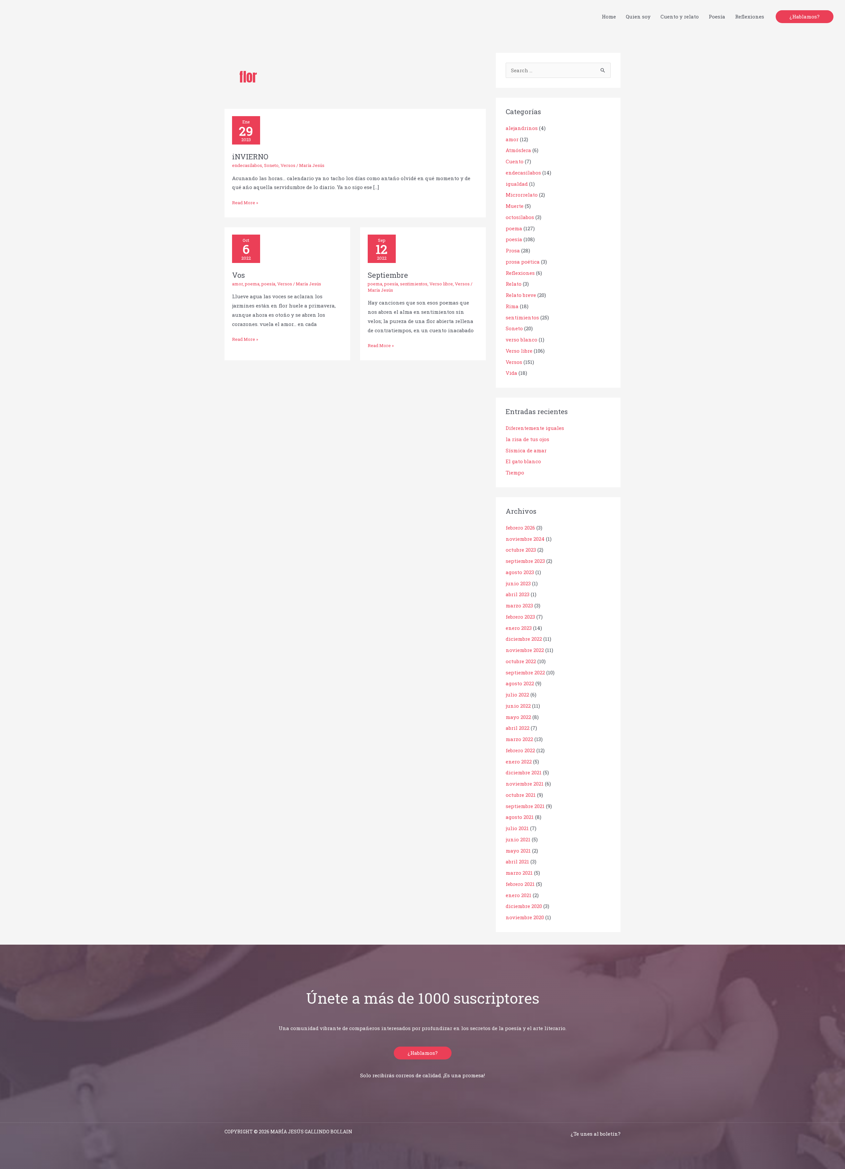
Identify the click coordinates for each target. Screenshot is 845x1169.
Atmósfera (518, 150)
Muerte (515, 206)
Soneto (271, 165)
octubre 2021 (521, 795)
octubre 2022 (521, 661)
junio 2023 (518, 583)
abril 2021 (517, 861)
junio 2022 (518, 705)
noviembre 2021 (525, 783)
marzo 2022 (519, 739)
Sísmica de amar (526, 450)
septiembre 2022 (525, 672)
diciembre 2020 (524, 906)
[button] (804, 16)
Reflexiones (520, 273)
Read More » (245, 202)
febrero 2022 (520, 750)
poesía (268, 284)
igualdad (517, 183)
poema (252, 284)
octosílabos (520, 217)
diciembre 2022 (524, 638)
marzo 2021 (519, 872)
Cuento (515, 161)
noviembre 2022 (525, 650)
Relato (514, 283)
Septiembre (388, 275)
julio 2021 (517, 828)
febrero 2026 (520, 527)
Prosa (513, 250)
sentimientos (413, 284)
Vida (511, 373)
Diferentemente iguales (535, 428)
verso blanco (521, 339)
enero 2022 (519, 761)
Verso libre (441, 284)
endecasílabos (247, 165)
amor (237, 284)
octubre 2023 (521, 549)
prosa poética (523, 261)
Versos (288, 165)
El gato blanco (523, 461)
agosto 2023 (520, 572)
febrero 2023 (520, 616)
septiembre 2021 (525, 806)
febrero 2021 (520, 884)
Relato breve (521, 295)
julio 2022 (517, 694)
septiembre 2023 (525, 561)
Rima (512, 306)
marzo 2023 (519, 605)
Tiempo (515, 472)
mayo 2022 (518, 717)
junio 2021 (518, 839)
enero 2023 (519, 628)
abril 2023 (517, 594)
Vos (238, 275)
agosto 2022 (520, 683)
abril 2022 (517, 728)
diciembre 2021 (524, 772)
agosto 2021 (520, 817)
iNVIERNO (250, 156)
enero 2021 (518, 895)
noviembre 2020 (525, 917)
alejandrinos (522, 128)
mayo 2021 (518, 850)
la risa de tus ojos (527, 439)
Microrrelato (522, 194)
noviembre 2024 (525, 539)
